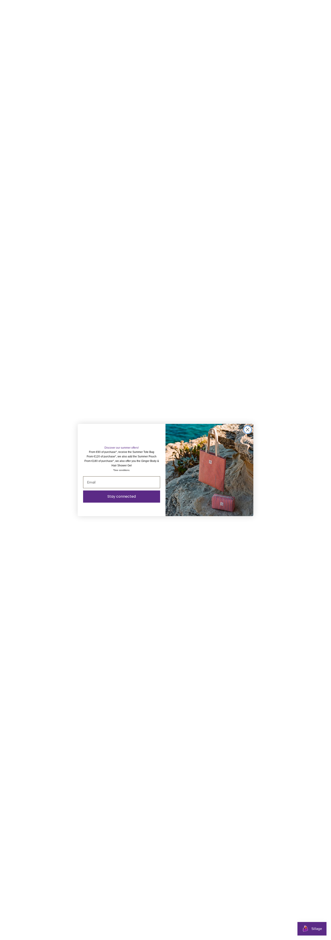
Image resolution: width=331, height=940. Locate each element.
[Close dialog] (248, 430)
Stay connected (121, 496)
